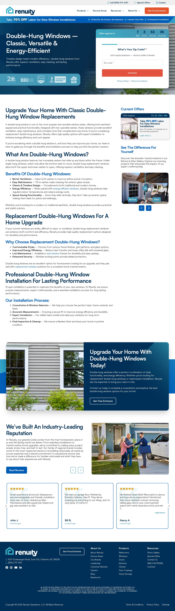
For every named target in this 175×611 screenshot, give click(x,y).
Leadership (95, 563)
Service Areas (100, 10)
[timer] (132, 33)
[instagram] (11, 567)
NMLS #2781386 (155, 563)
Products (81, 10)
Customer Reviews (99, 567)
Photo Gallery (153, 552)
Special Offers (143, 2)
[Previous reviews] (73, 470)
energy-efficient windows (65, 188)
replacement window (25, 266)
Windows (123, 556)
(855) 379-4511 (15, 562)
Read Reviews (16, 470)
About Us (132, 10)
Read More (105, 512)
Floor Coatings (125, 570)
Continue (132, 73)
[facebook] (7, 567)
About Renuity (97, 552)
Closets (122, 567)
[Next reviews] (80, 470)
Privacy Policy (123, 81)
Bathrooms (124, 552)
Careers (162, 2)
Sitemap (165, 604)
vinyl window (52, 253)
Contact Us (152, 559)
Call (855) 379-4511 (119, 2)
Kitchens (123, 563)
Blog (93, 574)
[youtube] (15, 567)
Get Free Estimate (157, 10)
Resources (116, 10)
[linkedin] (20, 567)
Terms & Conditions (139, 81)
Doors (122, 559)
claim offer (144, 136)
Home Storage (125, 574)
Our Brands (96, 559)
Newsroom (95, 577)
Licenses (151, 567)
